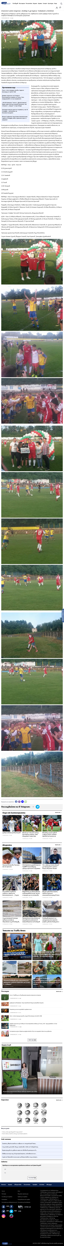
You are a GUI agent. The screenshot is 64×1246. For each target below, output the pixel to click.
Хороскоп (5, 1100)
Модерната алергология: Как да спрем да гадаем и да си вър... (20, 1091)
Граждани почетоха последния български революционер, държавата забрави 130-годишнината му (46, 954)
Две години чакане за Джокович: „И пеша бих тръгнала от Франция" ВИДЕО (15, 954)
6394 (11, 897)
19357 (11, 1093)
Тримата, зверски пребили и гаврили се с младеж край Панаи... (19, 1143)
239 (11, 835)
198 (20, 998)
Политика (29, 3)
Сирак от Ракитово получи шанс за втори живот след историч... (20, 1157)
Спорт (45, 3)
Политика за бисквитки (24, 1202)
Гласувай (31, 1178)
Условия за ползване (7, 1197)
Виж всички (57, 812)
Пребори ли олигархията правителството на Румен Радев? (21, 1165)
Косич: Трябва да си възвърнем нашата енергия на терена (25, 995)
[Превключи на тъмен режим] (61, 3)
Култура (50, 3)
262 (20, 1006)
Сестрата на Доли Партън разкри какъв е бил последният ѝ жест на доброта (31, 1031)
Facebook (16, 801)
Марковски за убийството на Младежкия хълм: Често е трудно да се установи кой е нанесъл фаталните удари (31, 893)
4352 (11, 924)
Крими (40, 3)
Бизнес (35, 3)
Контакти (4, 1199)
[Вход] (57, 8)
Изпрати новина (63, 615)
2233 (51, 838)
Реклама (4, 1194)
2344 (51, 897)
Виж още (31, 1040)
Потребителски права (24, 1199)
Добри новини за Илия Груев (11, 833)
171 (20, 1012)
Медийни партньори (23, 1194)
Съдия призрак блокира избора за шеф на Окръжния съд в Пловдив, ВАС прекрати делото (11, 920)
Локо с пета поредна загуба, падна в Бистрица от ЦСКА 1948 (26, 1016)
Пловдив (15, 3)
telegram (22, 801)
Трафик (34, 1184)
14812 (12, 958)
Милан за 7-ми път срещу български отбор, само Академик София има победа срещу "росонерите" (30, 834)
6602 (51, 871)
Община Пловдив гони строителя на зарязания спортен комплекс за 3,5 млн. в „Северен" (16, 982)
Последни (5, 991)
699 (20, 1019)
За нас (3, 1191)
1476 (51, 924)
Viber (19, 801)
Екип (19, 1191)
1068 (31, 838)
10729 (11, 869)
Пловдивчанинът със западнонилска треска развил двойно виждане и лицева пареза (50, 920)
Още (55, 3)
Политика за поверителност (9, 1202)
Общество (17, 1184)
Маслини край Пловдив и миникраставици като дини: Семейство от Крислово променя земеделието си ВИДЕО (47, 981)
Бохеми (42, 1184)
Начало (3, 1184)
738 (20, 1034)
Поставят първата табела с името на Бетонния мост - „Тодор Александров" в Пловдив (10, 893)
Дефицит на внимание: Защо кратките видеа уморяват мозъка (27, 1003)
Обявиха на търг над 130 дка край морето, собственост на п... (19, 1154)
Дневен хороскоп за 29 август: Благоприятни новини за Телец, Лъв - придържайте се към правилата (33, 1024)
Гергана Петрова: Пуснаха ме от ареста (10, 866)
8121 (42, 958)
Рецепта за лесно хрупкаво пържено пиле (21, 1009)
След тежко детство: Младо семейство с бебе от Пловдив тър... (20, 1147)
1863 (20, 1027)
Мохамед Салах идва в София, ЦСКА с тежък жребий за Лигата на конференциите (49, 834)
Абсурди (49, 1184)
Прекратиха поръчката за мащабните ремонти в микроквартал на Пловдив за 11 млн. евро (31, 920)
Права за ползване (22, 1197)
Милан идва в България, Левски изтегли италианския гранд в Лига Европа (50, 893)
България (22, 3)
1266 (31, 871)
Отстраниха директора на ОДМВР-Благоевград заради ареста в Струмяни (31, 867)
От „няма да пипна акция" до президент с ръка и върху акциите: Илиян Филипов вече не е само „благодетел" (50, 867)
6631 (31, 924)
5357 (31, 897)
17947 (42, 986)
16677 (12, 986)
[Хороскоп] (32, 1124)
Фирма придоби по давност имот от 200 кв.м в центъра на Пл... (19, 1150)
